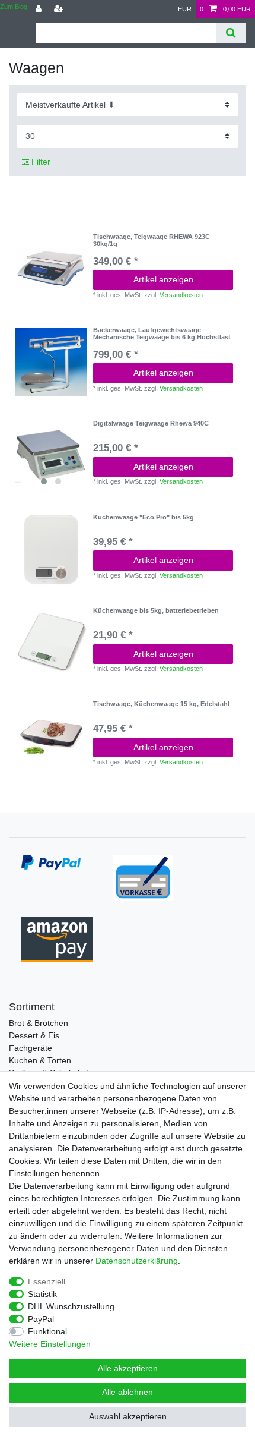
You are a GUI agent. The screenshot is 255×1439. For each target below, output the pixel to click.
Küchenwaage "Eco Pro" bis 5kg (143, 517)
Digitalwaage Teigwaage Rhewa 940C (151, 423)
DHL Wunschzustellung (71, 1306)
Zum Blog (13, 6)
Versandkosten (181, 294)
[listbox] (51, 455)
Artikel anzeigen (163, 279)
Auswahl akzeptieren (128, 1416)
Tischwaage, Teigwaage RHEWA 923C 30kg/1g (151, 240)
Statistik (42, 1294)
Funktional (47, 1331)
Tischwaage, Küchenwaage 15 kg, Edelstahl (161, 703)
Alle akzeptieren (128, 1368)
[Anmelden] (39, 9)
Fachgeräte (30, 1048)
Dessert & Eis (34, 1035)
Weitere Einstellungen (50, 1344)
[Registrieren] (60, 9)
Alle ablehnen (127, 1392)
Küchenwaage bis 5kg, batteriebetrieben (156, 610)
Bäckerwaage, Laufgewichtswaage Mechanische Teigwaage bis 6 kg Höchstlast (162, 333)
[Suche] (231, 33)
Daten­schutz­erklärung (136, 1260)
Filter (39, 161)
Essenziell (46, 1281)
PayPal (41, 1319)
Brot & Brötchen (38, 1023)
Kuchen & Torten (40, 1060)
